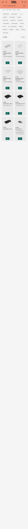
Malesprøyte (20, 20)
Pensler (4, 26)
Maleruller (19, 17)
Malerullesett (5, 20)
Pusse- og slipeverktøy (12, 26)
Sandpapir (21, 26)
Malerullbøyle (12, 17)
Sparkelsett (5, 29)
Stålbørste (11, 29)
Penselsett (22, 23)
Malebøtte (5, 17)
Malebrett (21, 14)
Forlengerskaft (14, 14)
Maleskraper (12, 20)
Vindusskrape (5, 32)
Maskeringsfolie (6, 23)
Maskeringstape (14, 23)
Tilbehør (17, 29)
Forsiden (3, 9)
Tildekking (23, 29)
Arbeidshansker (6, 14)
